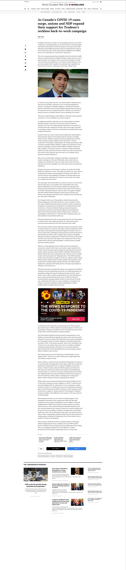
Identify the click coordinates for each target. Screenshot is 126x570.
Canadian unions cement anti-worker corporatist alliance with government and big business (75, 439)
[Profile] (100, 2)
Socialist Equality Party (57, 12)
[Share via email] (25, 59)
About (98, 1)
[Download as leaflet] (25, 63)
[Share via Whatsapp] (25, 52)
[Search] (100, 9)
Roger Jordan (41, 36)
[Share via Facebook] (25, 45)
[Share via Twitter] (25, 49)
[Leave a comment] (25, 66)
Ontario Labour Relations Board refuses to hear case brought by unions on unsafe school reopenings (45, 439)
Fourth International (45, 12)
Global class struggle (68, 456)
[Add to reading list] (25, 70)
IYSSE (65, 12)
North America (59, 456)
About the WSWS (71, 12)
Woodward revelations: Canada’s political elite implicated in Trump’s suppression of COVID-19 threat (60, 439)
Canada (52, 456)
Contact (93, 1)
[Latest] (28, 9)
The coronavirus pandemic (43, 456)
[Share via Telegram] (25, 56)
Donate (83, 12)
